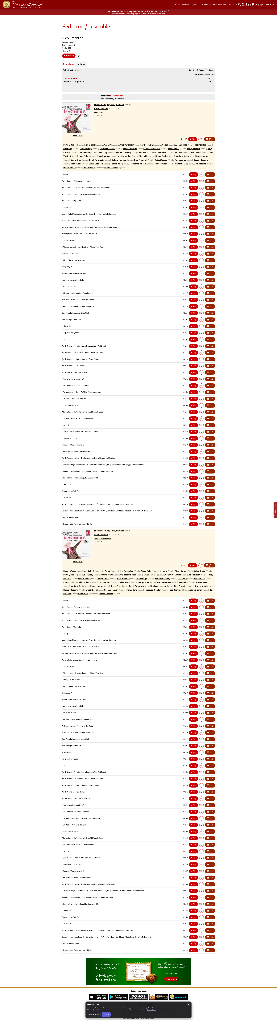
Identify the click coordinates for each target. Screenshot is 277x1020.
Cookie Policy (151, 1010)
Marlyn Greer (104, 156)
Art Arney (106, 145)
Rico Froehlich (140, 160)
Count (211, 70)
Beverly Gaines (70, 145)
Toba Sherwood (160, 164)
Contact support (275, 510)
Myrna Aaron (202, 156)
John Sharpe (103, 152)
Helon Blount (173, 148)
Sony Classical (99, 113)
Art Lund (164, 145)
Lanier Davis (160, 152)
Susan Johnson (96, 164)
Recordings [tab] (68, 64)
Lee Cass (178, 152)
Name (201, 70)
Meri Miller (144, 156)
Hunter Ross (69, 167)
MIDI (225, 5)
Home (177, 5)
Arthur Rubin (147, 145)
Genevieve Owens (152, 148)
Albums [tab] (81, 64)
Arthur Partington (126, 145)
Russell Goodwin (200, 160)
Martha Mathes (124, 156)
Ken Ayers (143, 152)
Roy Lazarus (180, 160)
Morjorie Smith (182, 156)
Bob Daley (67, 148)
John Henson (84, 152)
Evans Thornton (130, 148)
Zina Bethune (200, 164)
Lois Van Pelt (104, 582)
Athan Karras (181, 145)
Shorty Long (76, 164)
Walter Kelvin (181, 164)
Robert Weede (161, 160)
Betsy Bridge (200, 145)
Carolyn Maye (86, 148)
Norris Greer (76, 160)
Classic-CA (232, 5)
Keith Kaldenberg (123, 152)
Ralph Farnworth (96, 160)
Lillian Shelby (195, 152)
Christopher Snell (107, 148)
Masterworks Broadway (103, 539)
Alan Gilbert (89, 145)
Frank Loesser (101, 108)
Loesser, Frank (71, 78)
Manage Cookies (94, 1014)
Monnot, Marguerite (74, 81)
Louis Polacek (84, 156)
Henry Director (193, 148)
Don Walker (89, 167)
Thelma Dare (116, 164)
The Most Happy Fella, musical (109, 104)
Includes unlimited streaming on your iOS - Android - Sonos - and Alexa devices (138, 14)
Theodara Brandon (137, 164)
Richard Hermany (119, 160)
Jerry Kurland (103, 578)
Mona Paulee (162, 156)
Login (261, 5)
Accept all (106, 1014)
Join (267, 5)
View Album (78, 136)
